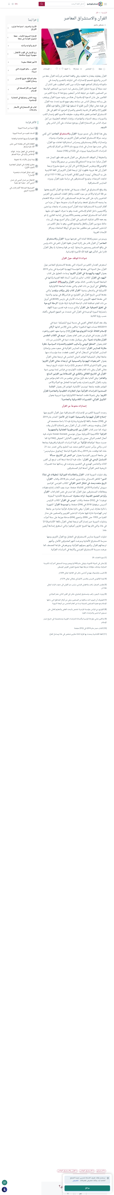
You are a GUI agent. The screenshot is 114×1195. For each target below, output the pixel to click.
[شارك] (4, 1182)
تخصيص (75, 1180)
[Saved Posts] (9, 4)
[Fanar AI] (4, 1189)
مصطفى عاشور (99, 25)
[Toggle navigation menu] (105, 4)
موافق (87, 1188)
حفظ (100, 69)
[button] (62, 69)
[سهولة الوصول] (12, 4)
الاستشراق (64, 134)
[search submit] (42, 4)
